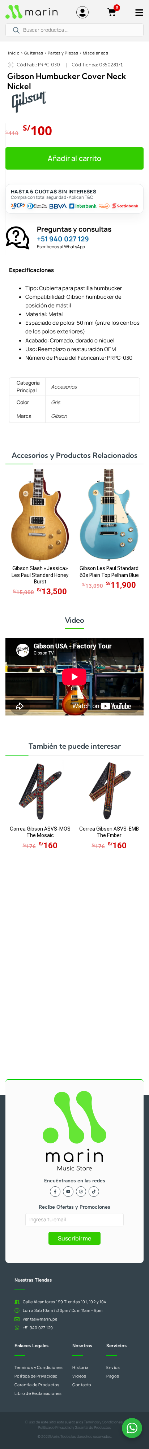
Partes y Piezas (63, 53)
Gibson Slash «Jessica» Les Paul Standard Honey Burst (40, 575)
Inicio (14, 53)
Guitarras (33, 53)
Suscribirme (74, 1238)
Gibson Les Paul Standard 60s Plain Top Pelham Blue (109, 572)
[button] (74, 158)
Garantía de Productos (93, 1427)
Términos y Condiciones (103, 1421)
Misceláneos (95, 53)
